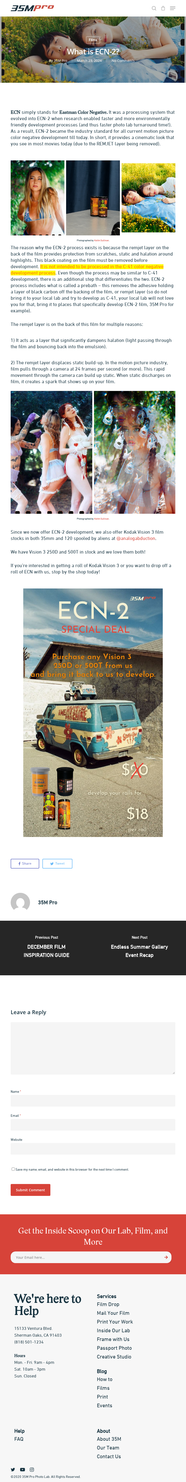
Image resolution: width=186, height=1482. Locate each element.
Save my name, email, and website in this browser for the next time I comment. (72, 1169)
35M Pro (60, 60)
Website (16, 1140)
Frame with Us (113, 1339)
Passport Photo (114, 1348)
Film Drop (108, 1304)
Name (16, 1091)
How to (104, 1379)
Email (16, 1116)
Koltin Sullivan (101, 240)
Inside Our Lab (113, 1330)
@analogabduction (135, 538)
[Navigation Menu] (172, 8)
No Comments (123, 60)
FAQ (18, 1439)
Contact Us (109, 1456)
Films (93, 40)
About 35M (109, 1439)
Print (102, 1397)
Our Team (108, 1448)
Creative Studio (114, 1357)
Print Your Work (115, 1322)
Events (104, 1405)
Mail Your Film (113, 1313)
